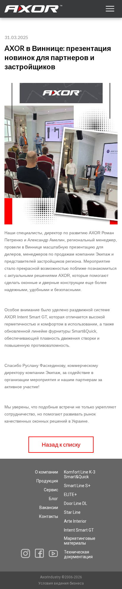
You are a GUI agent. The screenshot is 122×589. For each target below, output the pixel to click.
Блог (53, 498)
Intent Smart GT (79, 530)
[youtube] (53, 553)
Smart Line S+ (77, 485)
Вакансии (48, 507)
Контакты (48, 516)
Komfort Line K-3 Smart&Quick (79, 474)
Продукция (47, 481)
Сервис (51, 489)
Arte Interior (75, 521)
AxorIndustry (51, 577)
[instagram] (25, 553)
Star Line (72, 512)
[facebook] (39, 553)
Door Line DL (75, 503)
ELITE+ (70, 494)
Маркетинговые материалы (79, 540)
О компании (46, 472)
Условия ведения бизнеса (61, 583)
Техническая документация (78, 554)
